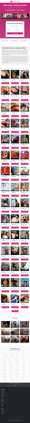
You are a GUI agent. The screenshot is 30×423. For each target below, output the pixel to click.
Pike (17, 383)
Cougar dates (3, 410)
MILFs (2, 403)
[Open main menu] (1, 1)
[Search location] (28, 1)
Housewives (2, 404)
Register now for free (15, 33)
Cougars (2, 397)
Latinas (2, 406)
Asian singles (2, 391)
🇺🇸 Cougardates (12, 383)
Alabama (15, 383)
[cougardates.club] (15, 1)
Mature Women (3, 401)
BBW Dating (2, 392)
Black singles (3, 394)
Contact (2, 413)
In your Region (3, 412)
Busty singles (3, 395)
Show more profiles (15, 311)
